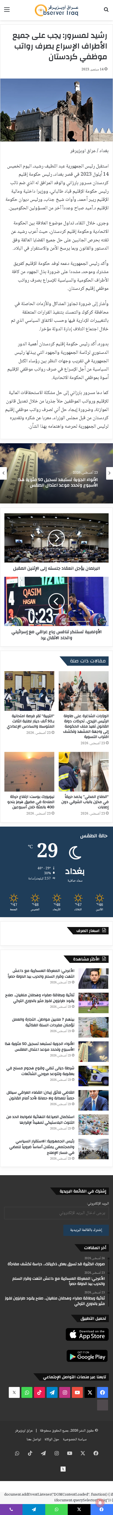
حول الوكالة (51, 1439)
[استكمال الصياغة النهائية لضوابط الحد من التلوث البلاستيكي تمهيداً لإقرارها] (93, 1124)
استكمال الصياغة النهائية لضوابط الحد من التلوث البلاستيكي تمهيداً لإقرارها (40, 1119)
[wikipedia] (102, 1405)
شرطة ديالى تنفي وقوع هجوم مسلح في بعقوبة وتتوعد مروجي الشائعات (58, 482)
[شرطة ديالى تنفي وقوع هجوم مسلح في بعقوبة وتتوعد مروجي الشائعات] (93, 1076)
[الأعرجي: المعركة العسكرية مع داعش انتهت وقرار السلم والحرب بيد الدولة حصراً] (93, 978)
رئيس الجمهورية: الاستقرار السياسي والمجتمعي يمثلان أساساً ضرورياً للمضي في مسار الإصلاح (41, 1147)
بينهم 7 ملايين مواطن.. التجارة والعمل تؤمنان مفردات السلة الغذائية (43, 1022)
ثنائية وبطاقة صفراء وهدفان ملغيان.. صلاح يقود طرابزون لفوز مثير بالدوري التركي (39, 998)
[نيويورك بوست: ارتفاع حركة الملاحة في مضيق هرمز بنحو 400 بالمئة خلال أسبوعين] (29, 772)
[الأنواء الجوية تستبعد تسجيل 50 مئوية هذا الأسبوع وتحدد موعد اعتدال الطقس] (93, 1051)
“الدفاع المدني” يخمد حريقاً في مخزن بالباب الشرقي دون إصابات (85, 802)
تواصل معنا (34, 1439)
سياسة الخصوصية (75, 1439)
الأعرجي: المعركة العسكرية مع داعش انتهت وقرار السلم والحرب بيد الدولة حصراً (41, 973)
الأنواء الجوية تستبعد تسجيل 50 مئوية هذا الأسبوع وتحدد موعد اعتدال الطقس (39, 1046)
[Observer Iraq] (56, 10)
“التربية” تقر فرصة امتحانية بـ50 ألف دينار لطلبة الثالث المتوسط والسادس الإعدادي (30, 721)
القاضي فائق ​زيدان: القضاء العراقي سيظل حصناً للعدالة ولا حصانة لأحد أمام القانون (40, 1095)
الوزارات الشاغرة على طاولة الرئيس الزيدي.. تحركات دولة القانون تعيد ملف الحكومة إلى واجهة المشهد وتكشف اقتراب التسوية (86, 726)
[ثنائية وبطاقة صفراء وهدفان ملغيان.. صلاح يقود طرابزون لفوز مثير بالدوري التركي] (93, 1003)
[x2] (14, 1392)
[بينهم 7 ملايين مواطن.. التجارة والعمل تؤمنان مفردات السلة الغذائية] (93, 1027)
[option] (56, 473)
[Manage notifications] (100, 1503)
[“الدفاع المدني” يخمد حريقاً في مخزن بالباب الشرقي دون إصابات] (84, 772)
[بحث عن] (106, 12)
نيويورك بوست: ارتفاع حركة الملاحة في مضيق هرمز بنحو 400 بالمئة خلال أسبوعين (30, 802)
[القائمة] (7, 12)
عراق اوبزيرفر (24, 1431)
